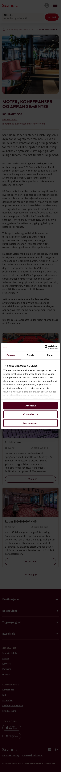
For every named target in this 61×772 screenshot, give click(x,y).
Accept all (30, 405)
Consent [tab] (11, 355)
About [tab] (50, 355)
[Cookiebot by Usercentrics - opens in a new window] (45, 347)
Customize (28, 414)
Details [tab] (30, 355)
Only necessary (30, 423)
